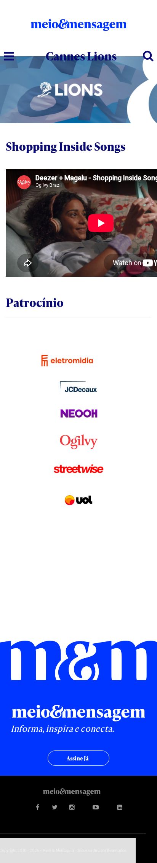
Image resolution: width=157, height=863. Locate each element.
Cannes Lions (81, 56)
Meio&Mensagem (78, 27)
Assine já (77, 758)
